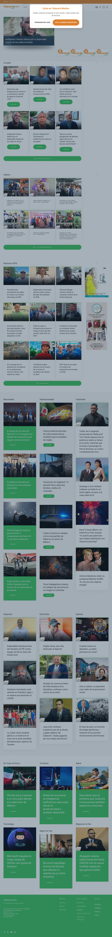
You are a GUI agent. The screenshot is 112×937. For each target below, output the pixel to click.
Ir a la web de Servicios (66, 22)
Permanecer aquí (42, 22)
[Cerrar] (80, 6)
